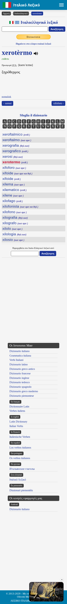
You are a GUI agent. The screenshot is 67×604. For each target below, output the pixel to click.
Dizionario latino (18, 364)
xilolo (12, 228)
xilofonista (20, 206)
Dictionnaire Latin (19, 406)
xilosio (13, 240)
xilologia (14, 234)
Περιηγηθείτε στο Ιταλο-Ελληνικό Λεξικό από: (33, 248)
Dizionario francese (20, 373)
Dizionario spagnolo (20, 386)
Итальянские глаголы (22, 468)
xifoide (17, 173)
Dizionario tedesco (19, 382)
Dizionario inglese (19, 377)
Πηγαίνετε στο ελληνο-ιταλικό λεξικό (33, 43)
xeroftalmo (16, 140)
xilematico (14, 190)
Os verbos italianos (19, 458)
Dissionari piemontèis (21, 490)
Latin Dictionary (18, 421)
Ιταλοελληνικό (21, 13)
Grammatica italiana (20, 355)
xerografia (15, 145)
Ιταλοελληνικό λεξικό (39, 22)
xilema (13, 184)
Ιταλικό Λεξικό (26, 5)
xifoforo (14, 168)
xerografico (15, 151)
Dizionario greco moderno (23, 391)
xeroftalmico (16, 134)
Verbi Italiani (16, 359)
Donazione (33, 36)
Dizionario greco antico (22, 368)
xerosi (12, 156)
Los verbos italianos (20, 447)
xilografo (15, 223)
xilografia (15, 217)
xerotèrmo (37, 13)
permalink (6, 96)
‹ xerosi (7, 103)
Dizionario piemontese (21, 395)
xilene (13, 195)
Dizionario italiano (19, 351)
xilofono (14, 212)
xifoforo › (58, 103)
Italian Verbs (16, 426)
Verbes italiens (17, 410)
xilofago (12, 201)
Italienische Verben (19, 436)
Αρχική (6, 13)
